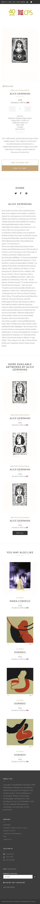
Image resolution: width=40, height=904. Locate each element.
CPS (10, 869)
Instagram (10, 860)
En (10, 2)
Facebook (9, 854)
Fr (18, 2)
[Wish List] (31, 2)
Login (22, 2)
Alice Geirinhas (20, 93)
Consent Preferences (12, 833)
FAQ (4, 836)
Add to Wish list (20, 162)
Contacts (7, 839)
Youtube (9, 857)
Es (14, 2)
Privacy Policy (9, 830)
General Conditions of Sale (15, 827)
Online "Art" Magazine (15, 882)
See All (20, 533)
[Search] (27, 2)
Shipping (7, 825)
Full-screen (8, 86)
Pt (6, 2)
